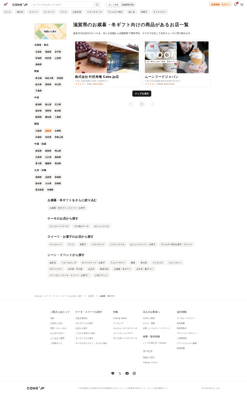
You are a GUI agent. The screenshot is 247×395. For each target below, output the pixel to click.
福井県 (38, 110)
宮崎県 (58, 183)
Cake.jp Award (120, 318)
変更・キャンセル (58, 328)
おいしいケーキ (101, 226)
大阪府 (38, 130)
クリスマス (158, 262)
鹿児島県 (39, 189)
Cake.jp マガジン (151, 362)
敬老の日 (104, 269)
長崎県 (58, 177)
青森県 (48, 52)
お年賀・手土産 (75, 269)
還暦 (133, 262)
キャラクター (160, 12)
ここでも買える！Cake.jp (154, 342)
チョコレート (56, 244)
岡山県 (58, 151)
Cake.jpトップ (40, 296)
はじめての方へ (57, 333)
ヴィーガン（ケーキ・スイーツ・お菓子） (69, 275)
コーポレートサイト (186, 318)
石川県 (58, 104)
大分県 (48, 183)
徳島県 (58, 157)
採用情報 (181, 348)
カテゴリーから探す (84, 323)
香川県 (38, 163)
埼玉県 (58, 84)
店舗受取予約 (128, 4)
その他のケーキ (81, 226)
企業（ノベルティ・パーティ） (157, 328)
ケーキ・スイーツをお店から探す (68, 296)
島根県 (48, 151)
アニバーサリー (117, 262)
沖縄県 (50, 189)
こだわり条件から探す (85, 333)
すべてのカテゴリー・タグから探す (91, 343)
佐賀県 (48, 177)
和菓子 (144, 12)
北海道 (38, 52)
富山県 (48, 104)
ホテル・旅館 (149, 323)
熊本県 (38, 183)
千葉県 (38, 90)
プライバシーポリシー (187, 333)
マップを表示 (142, 93)
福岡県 (38, 177)
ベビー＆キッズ (94, 12)
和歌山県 (59, 137)
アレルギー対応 (115, 12)
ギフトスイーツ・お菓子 (93, 262)
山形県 (58, 58)
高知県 (58, 163)
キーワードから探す (84, 338)
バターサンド (98, 244)
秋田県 (48, 58)
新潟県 (38, 104)
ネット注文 (113, 4)
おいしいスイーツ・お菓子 (142, 244)
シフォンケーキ (117, 244)
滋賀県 (48, 130)
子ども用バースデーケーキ (125, 338)
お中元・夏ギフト (145, 269)
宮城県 (38, 58)
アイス (63, 12)
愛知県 (48, 117)
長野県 (48, 110)
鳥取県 (38, 151)
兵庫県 (58, 130)
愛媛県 (48, 163)
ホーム (8, 12)
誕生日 (20, 12)
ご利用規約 (182, 338)
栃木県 (38, 84)
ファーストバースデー (123, 333)
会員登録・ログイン (220, 4)
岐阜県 (58, 110)
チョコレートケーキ (59, 226)
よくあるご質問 (57, 338)
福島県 (38, 64)
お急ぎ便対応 (81, 318)
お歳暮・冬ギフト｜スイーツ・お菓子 (67, 208)
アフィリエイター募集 (187, 343)
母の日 (144, 262)
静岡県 (38, 117)
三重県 (58, 117)
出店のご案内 (149, 318)
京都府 (38, 137)
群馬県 (48, 84)
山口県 (48, 157)
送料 (52, 318)
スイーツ (33, 12)
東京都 (38, 78)
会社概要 (181, 323)
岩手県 (58, 52)
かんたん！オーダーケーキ (125, 328)
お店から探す (81, 328)
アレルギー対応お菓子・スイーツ (176, 244)
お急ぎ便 (77, 12)
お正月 (91, 269)
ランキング (49, 12)
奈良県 (48, 137)
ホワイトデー (56, 269)
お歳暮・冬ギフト (122, 269)
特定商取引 (182, 328)
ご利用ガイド (56, 343)
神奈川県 (49, 78)
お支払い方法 (56, 323)
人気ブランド (101, 275)
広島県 (38, 157)
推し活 (132, 12)
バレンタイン (175, 262)
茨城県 (60, 78)
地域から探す (149, 357)
